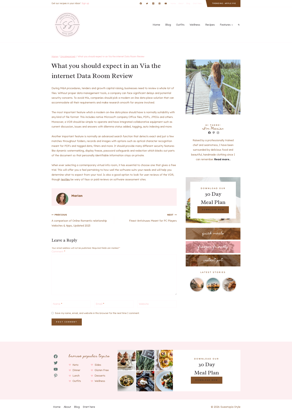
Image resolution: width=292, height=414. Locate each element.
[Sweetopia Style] (67, 24)
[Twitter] (147, 3)
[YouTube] (166, 3)
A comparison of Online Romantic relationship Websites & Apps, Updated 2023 (79, 220)
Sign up (85, 3)
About (181, 3)
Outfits (180, 24)
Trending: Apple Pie (224, 3)
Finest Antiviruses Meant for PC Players (153, 217)
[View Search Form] (238, 24)
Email (100, 303)
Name (57, 303)
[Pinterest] (159, 3)
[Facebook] (141, 3)
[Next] (234, 284)
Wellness (195, 24)
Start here (197, 3)
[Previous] (191, 284)
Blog (188, 3)
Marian (77, 196)
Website (144, 303)
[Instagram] (153, 3)
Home (173, 3)
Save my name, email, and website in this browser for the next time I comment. (97, 313)
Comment (58, 251)
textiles (65, 179)
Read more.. (222, 159)
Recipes (210, 24)
